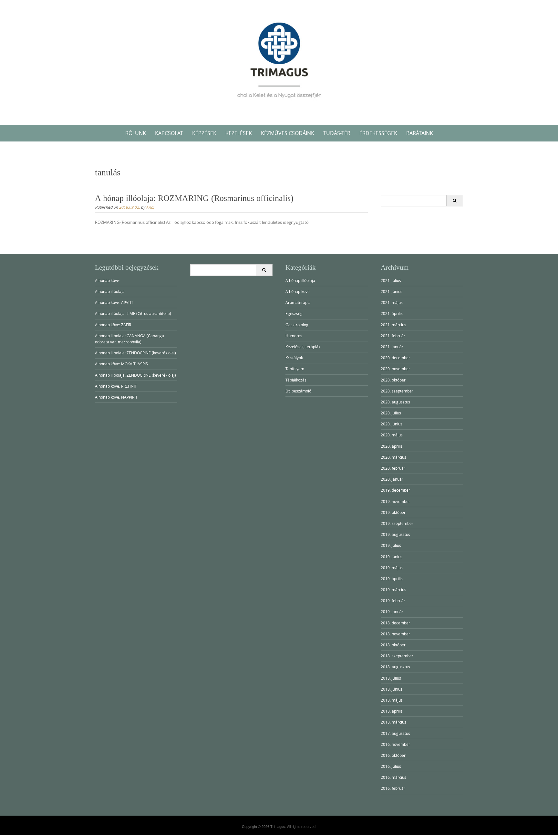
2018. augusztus (395, 666)
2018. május (392, 700)
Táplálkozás (295, 379)
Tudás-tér (336, 133)
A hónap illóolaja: (110, 291)
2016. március (393, 777)
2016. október (393, 755)
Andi (150, 207)
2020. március (393, 457)
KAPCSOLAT (169, 133)
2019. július (391, 545)
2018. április (392, 711)
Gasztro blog (296, 324)
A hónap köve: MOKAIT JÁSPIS (121, 363)
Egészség (294, 313)
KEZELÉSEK (238, 133)
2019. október (393, 512)
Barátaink (419, 133)
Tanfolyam (294, 368)
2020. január (392, 479)
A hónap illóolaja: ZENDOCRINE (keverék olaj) (135, 352)
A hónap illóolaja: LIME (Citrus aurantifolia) (133, 313)
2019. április (392, 578)
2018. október (393, 644)
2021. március (393, 324)
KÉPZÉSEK (204, 133)
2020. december (395, 357)
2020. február (393, 468)
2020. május (392, 434)
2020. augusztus (395, 401)
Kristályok (294, 357)
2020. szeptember (397, 390)
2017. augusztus (395, 733)
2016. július (391, 766)
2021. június (391, 291)
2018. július (391, 678)
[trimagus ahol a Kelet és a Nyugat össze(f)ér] (279, 61)
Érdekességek (378, 133)
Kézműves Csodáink (287, 133)
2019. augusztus (395, 534)
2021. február (393, 335)
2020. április (392, 446)
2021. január (392, 346)
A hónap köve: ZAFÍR (113, 324)
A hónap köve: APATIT (114, 302)
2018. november (395, 633)
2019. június (391, 556)
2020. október (393, 379)
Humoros (293, 335)
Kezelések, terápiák (302, 346)
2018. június (391, 689)
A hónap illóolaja (300, 280)
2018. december (395, 622)
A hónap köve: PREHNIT (116, 386)
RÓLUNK (135, 133)
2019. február (393, 600)
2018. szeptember (397, 655)
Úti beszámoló (298, 390)
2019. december (395, 490)
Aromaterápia (298, 302)
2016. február (393, 788)
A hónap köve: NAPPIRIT (116, 397)
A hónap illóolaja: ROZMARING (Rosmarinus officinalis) (194, 198)
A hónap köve (297, 291)
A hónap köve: (107, 280)
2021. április (392, 313)
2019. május (392, 567)
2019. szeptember (397, 523)
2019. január (392, 611)
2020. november (395, 368)
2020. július (391, 412)
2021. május (392, 302)
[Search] (454, 200)
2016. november (395, 744)
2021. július (391, 280)
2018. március (393, 722)
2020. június (391, 423)
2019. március (393, 589)
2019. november (395, 501)
